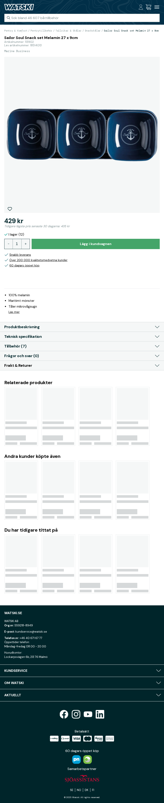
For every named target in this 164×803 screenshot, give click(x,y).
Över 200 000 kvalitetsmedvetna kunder (38, 260)
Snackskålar (93, 30)
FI (93, 790)
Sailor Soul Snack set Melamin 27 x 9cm (131, 30)
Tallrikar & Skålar (69, 30)
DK (86, 790)
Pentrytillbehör (41, 30)
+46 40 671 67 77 (31, 638)
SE (71, 790)
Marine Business (17, 51)
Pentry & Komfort (15, 30)
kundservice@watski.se (31, 631)
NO (79, 790)
